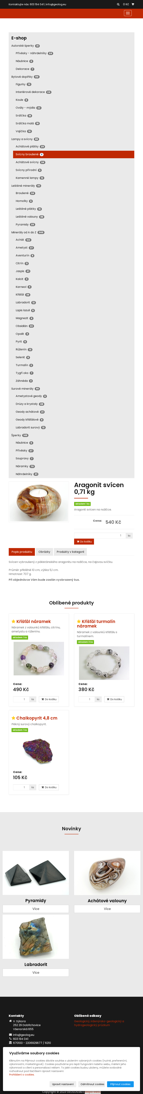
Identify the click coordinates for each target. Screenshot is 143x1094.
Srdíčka (23, 116)
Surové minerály (25, 389)
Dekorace (24, 69)
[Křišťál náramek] (39, 661)
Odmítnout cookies (92, 1084)
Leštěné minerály (25, 186)
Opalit (22, 334)
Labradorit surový (30, 427)
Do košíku (86, 541)
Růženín (23, 349)
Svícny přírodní (28, 170)
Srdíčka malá (27, 123)
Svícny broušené (29, 154)
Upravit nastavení (63, 1084)
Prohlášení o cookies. (22, 1074)
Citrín (22, 263)
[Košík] (132, 4)
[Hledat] (118, 4)
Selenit (22, 357)
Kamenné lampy (29, 178)
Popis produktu (22, 552)
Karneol (23, 287)
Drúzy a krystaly (29, 404)
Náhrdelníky (26, 474)
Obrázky (44, 552)
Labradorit (25, 302)
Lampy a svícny (24, 139)
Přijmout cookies (120, 1084)
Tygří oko (24, 373)
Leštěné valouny (29, 217)
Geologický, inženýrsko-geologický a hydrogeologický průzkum (99, 1023)
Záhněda (24, 381)
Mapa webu (93, 1092)
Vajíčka (23, 131)
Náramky (25, 466)
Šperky (19, 435)
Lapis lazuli (25, 310)
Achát (23, 240)
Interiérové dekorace (33, 92)
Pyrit (21, 342)
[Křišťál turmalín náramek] (104, 663)
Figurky (23, 84)
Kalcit (21, 279)
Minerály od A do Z (27, 232)
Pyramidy (25, 225)
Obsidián (24, 326)
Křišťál (22, 295)
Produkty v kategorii (70, 552)
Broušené (25, 193)
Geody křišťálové (29, 420)
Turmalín (24, 365)
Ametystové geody (31, 396)
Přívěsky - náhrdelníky (34, 53)
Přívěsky (24, 450)
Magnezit (24, 318)
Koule (21, 100)
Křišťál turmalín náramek (96, 624)
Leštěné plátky (28, 209)
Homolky (24, 201)
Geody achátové (29, 412)
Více (35, 909)
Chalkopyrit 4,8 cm (36, 718)
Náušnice (24, 61)
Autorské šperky (25, 46)
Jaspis (22, 271)
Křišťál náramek (33, 621)
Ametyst (24, 248)
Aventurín (24, 255)
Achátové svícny (30, 162)
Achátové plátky (30, 146)
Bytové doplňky (24, 77)
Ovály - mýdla (28, 108)
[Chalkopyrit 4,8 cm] (39, 751)
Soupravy (24, 458)
